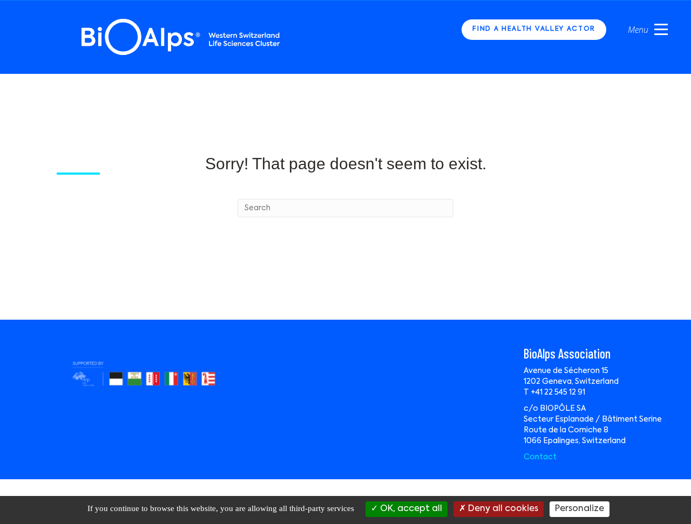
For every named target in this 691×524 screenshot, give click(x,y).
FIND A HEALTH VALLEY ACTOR (533, 29)
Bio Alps (181, 37)
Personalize (579, 509)
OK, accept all (410, 509)
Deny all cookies (502, 509)
